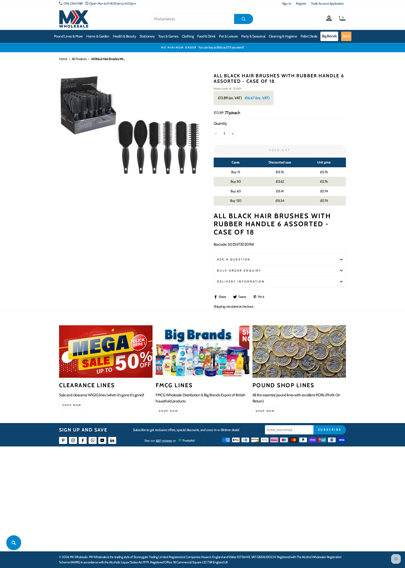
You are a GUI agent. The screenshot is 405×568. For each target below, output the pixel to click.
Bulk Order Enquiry (239, 270)
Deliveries (164, 487)
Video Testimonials (233, 479)
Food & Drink (206, 36)
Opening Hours (295, 479)
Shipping (219, 306)
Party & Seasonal (253, 36)
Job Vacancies (293, 510)
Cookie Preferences (297, 525)
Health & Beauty (124, 36)
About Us (227, 471)
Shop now (71, 405)
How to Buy (165, 479)
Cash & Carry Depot (297, 487)
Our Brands (228, 487)
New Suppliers (294, 517)
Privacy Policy (166, 517)
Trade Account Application (327, 3)
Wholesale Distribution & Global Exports (182, 502)
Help (161, 471)
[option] (202, 47)
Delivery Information (241, 281)
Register (301, 3)
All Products (79, 59)
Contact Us (292, 471)
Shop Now (265, 411)
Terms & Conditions (170, 510)
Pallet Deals (309, 36)
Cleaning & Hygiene (283, 36)
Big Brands (329, 36)
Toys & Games (168, 36)
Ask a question (234, 259)
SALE (346, 36)
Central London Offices (300, 494)
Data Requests (294, 532)
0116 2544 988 (73, 3)
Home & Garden (97, 36)
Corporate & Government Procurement (182, 494)
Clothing (188, 36)
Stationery (147, 36)
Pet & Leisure (228, 36)
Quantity (220, 123)
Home (63, 59)
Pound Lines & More (68, 36)
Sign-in (286, 3)
